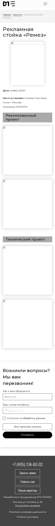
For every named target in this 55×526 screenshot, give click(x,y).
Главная (7, 14)
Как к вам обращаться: (16, 391)
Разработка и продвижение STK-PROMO (28, 497)
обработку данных (34, 418)
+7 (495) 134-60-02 (27, 464)
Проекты (17, 14)
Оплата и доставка (27, 517)
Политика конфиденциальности (27, 512)
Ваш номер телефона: (16, 404)
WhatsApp (45, 3)
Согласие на (25, 418)
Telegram (50, 3)
